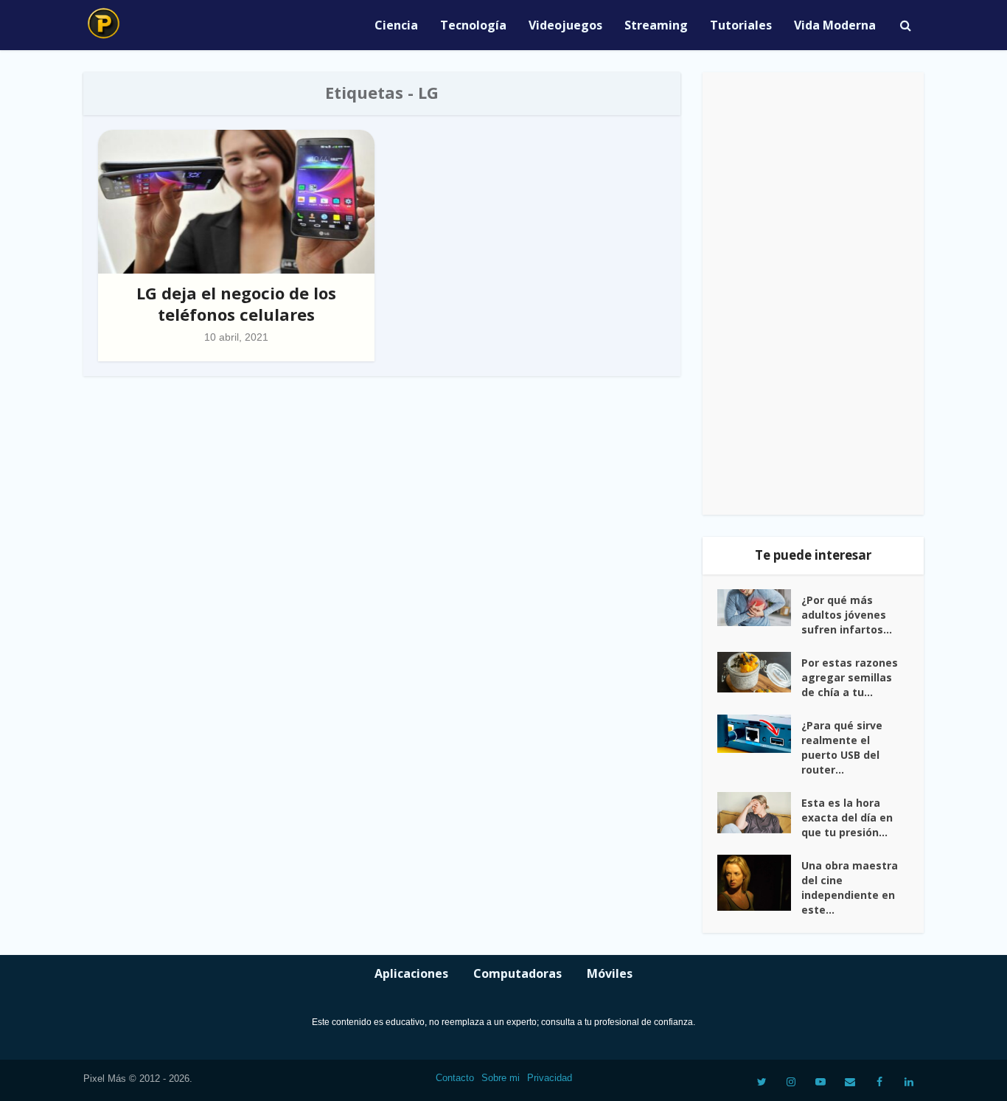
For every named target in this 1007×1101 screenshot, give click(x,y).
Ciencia (396, 25)
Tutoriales (741, 25)
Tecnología (473, 25)
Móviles (610, 973)
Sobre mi (500, 1077)
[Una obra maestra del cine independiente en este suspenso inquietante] (759, 883)
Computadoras (517, 973)
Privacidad (549, 1077)
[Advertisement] (813, 293)
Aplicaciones (411, 973)
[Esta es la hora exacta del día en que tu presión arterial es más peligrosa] (759, 812)
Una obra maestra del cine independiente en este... (849, 887)
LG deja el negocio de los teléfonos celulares (236, 303)
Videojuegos (565, 25)
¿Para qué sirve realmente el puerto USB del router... (841, 747)
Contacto (455, 1077)
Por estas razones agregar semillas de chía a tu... (849, 677)
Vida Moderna (835, 25)
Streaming (656, 25)
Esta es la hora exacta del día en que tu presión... (847, 817)
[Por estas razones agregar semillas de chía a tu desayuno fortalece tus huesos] (759, 672)
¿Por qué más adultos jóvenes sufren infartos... (846, 614)
